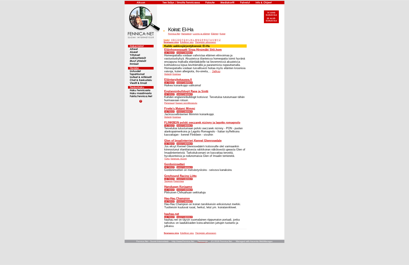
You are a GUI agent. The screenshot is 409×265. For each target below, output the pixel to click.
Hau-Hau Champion (177, 198)
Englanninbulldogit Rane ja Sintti (186, 91)
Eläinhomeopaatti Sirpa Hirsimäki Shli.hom (193, 49)
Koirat (222, 34)
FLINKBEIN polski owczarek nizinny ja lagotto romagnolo (202, 122)
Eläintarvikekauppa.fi (178, 79)
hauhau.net (171, 213)
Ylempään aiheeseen (205, 42)
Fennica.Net (174, 34)
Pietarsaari (169, 103)
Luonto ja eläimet (201, 34)
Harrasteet (186, 34)
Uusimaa (176, 74)
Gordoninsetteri (174, 164)
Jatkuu (216, 71)
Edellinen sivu (187, 42)
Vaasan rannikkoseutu (186, 103)
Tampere (168, 181)
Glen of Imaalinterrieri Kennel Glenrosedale (193, 140)
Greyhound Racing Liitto (180, 175)
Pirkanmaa (178, 181)
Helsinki (168, 74)
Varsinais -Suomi (178, 158)
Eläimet (214, 34)
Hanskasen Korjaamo (178, 186)
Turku (167, 158)
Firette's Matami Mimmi (179, 108)
